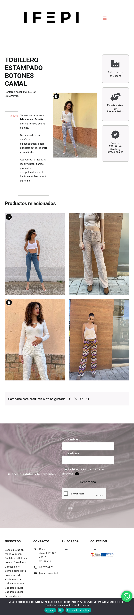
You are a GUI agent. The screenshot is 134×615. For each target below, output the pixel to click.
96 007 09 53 (46, 567)
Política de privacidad (78, 610)
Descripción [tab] (17, 116)
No (60, 610)
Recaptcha (88, 482)
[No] (130, 606)
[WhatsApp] (81, 399)
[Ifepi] (51, 2)
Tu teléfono (70, 453)
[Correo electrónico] (87, 399)
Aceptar (50, 610)
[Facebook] (70, 399)
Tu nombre (70, 439)
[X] (76, 399)
